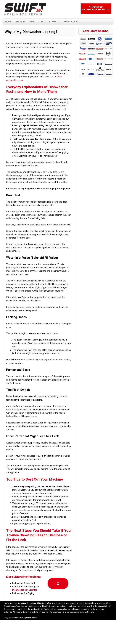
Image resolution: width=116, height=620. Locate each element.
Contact (54, 21)
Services (20, 21)
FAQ (43, 21)
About (33, 21)
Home (8, 21)
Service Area (71, 21)
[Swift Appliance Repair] (25, 9)
